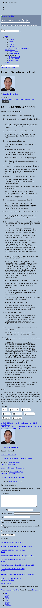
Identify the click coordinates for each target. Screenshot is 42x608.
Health (7, 604)
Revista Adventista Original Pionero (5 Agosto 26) (17, 574)
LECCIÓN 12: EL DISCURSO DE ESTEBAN (16, 458)
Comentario (5, 494)
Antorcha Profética (15, 21)
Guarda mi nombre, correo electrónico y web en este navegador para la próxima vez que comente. (18, 521)
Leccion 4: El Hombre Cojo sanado (12, 468)
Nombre (4, 510)
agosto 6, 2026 (5, 578)
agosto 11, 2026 (6, 569)
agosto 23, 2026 (6, 550)
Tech (6, 600)
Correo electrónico (7, 513)
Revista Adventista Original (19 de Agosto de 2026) (17, 556)
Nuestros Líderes (14, 60)
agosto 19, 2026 (6, 559)
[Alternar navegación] (1, 29)
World (6, 597)
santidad (20, 542)
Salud (16, 542)
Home (6, 593)
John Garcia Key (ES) (10, 94)
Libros (11, 41)
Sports (7, 595)
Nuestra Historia (14, 58)
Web (2, 517)
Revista (11, 542)
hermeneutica (5, 542)
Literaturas (12, 46)
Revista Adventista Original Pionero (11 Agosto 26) (17, 565)
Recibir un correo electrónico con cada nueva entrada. (19, 531)
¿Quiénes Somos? (14, 57)
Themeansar (36, 590)
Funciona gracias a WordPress (10, 590)
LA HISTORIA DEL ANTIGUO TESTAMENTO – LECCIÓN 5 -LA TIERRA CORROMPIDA (21, 427)
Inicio (6, 36)
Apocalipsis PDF (14, 53)
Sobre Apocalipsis (14, 51)
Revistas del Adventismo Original (19, 48)
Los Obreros (8, 605)
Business (7, 602)
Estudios (11, 39)
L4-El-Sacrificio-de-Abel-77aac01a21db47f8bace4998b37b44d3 (18, 99)
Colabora (7, 62)
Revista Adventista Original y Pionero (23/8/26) (16, 546)
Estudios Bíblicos (10, 50)
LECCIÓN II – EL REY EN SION (12, 477)
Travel (7, 598)
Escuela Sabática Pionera (8, 67)
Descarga (5, 101)
